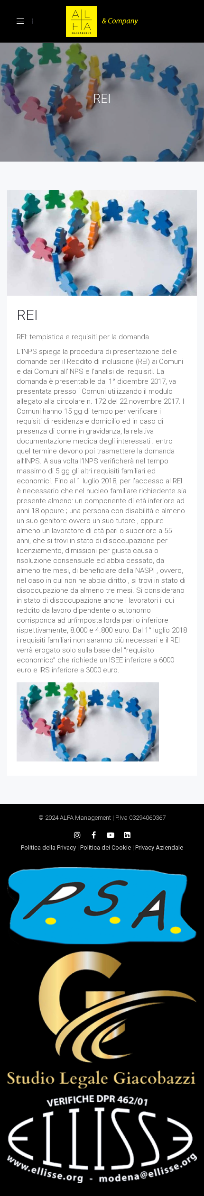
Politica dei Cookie (105, 847)
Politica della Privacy (48, 847)
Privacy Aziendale (159, 847)
